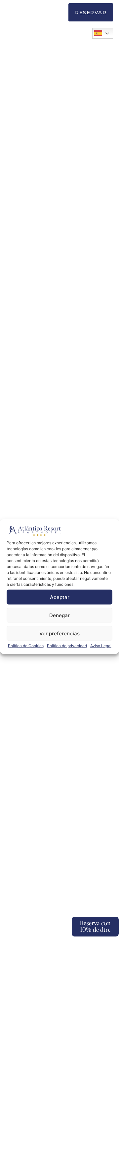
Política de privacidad (67, 645)
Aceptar (59, 597)
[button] (57, 13)
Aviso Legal (100, 645)
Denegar (59, 615)
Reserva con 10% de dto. (95, 926)
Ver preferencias (59, 633)
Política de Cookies (26, 645)
